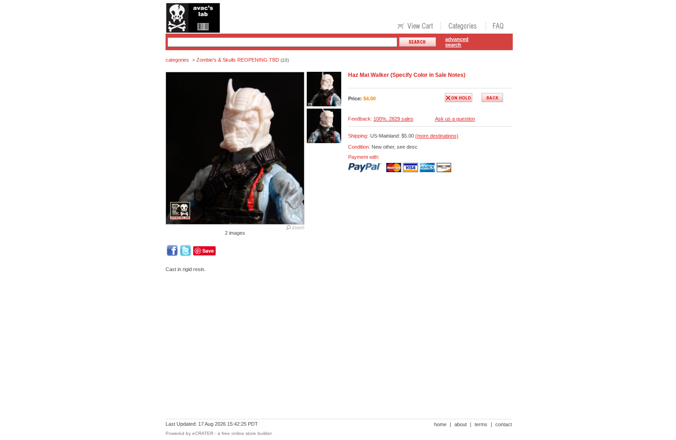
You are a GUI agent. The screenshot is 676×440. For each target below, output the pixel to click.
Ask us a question (455, 119)
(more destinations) (436, 136)
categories (177, 60)
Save (208, 250)
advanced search (457, 41)
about (460, 424)
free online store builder (247, 433)
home (440, 424)
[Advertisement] (333, 311)
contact (503, 424)
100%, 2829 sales (393, 119)
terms (481, 424)
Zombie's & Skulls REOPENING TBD (237, 60)
